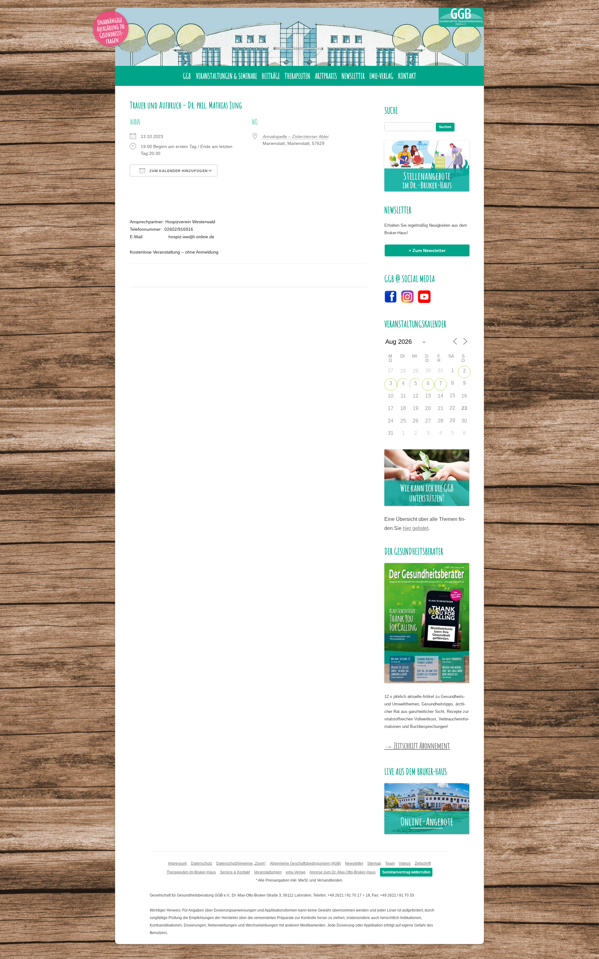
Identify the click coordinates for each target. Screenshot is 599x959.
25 (403, 420)
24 (390, 420)
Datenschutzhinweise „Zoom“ (241, 863)
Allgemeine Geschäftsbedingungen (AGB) (305, 863)
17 (390, 408)
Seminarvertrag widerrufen (406, 872)
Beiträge (271, 76)
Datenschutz (201, 863)
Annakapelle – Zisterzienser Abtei (296, 136)
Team (390, 863)
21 (440, 408)
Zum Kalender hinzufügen (178, 171)
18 (403, 408)
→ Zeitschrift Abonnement (417, 745)
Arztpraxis (326, 76)
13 (428, 395)
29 (415, 370)
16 (464, 395)
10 (390, 395)
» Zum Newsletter (427, 250)
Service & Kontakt (235, 872)
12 (415, 395)
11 (403, 395)
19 (415, 408)
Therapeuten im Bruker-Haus (191, 872)
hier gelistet (415, 528)
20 (428, 408)
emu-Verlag (381, 76)
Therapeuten (297, 76)
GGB (187, 76)
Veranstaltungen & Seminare (226, 76)
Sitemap (374, 863)
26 (415, 420)
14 (440, 395)
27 (428, 420)
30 (464, 420)
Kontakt (407, 76)
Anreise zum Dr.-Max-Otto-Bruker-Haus (342, 872)
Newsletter (353, 76)
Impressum (177, 863)
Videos (405, 863)
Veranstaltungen (268, 872)
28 (403, 370)
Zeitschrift (423, 863)
